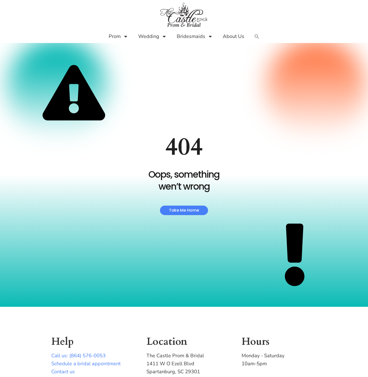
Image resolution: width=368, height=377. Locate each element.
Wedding (148, 36)
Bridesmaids (191, 36)
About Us (233, 36)
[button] (256, 36)
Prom (115, 36)
